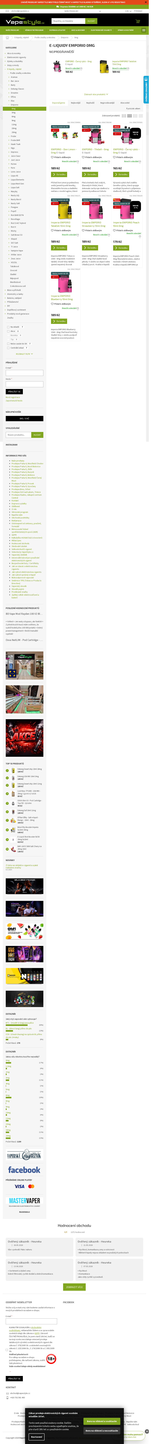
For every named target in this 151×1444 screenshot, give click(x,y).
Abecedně (124, 102)
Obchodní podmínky (20, 517)
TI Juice (14, 246)
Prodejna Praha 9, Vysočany (24, 486)
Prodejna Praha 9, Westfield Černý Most (27, 479)
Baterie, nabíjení (14, 298)
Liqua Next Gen (17, 183)
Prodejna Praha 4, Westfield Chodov (27, 463)
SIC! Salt (14, 242)
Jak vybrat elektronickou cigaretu (26, 572)
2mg (8, 1072)
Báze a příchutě (14, 290)
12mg (14, 124)
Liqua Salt (15, 187)
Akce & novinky (14, 53)
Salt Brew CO (16, 235)
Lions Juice (16, 171)
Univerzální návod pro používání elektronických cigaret (25, 559)
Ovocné (13, 270)
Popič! (13, 211)
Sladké (13, 274)
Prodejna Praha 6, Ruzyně (23, 472)
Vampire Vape (17, 250)
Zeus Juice (15, 258)
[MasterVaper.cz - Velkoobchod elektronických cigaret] (24, 1200)
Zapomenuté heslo (14, 400)
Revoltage (15, 219)
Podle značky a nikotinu (20, 73)
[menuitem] (12, 30)
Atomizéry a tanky (15, 294)
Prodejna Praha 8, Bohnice (23, 475)
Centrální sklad (19, 347)
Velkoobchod (133, 1424)
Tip (14, 339)
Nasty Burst (16, 199)
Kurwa (13, 164)
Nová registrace (13, 397)
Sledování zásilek (19, 546)
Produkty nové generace (18, 313)
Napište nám (17, 515)
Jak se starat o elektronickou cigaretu (24, 568)
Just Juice (15, 160)
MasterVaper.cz (24, 1212)
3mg (13, 112)
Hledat (91, 21)
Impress (14, 152)
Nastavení (36, 1437)
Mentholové (15, 282)
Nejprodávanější (107, 102)
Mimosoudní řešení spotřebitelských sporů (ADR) (25, 531)
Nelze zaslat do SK (20, 343)
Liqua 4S (14, 175)
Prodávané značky (20, 592)
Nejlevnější (75, 102)
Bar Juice (15, 81)
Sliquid (14, 238)
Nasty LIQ (15, 195)
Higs (13, 148)
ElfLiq (13, 96)
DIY (8, 305)
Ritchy (13, 231)
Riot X (13, 227)
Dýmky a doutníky (15, 61)
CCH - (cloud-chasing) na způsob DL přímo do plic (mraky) (24, 1036)
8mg (8, 1101)
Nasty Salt (15, 203)
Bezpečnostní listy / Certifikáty (25, 563)
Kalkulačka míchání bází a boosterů (27, 537)
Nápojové (14, 278)
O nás (14, 509)
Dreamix (14, 92)
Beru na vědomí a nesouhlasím (102, 1430)
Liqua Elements (17, 179)
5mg (8, 1089)
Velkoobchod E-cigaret (22, 549)
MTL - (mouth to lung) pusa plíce (20, 1022)
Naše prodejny (71, 11)
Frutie (13, 136)
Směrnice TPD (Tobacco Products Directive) (26, 582)
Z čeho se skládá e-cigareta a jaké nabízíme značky (22, 866)
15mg (8, 1124)
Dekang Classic (17, 88)
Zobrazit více (74, 1287)
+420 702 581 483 (17, 1397)
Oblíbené (16, 506)
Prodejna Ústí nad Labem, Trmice (26, 492)
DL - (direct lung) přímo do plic (19, 1028)
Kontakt (15, 500)
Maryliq (14, 191)
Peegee (14, 207)
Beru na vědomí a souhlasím (102, 1421)
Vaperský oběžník (19, 554)
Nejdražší (90, 102)
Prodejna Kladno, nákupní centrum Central (27, 496)
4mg (8, 1083)
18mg (14, 128)
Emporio (14, 104)
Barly (13, 85)
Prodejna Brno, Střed (21, 489)
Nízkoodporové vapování (23, 577)
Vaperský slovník (19, 586)
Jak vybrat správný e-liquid (23, 574)
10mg (8, 1112)
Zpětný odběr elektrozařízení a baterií (25, 596)
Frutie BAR (15, 140)
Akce (14, 331)
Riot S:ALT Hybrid (18, 223)
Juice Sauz (15, 156)
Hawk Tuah (15, 144)
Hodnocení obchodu (20, 543)
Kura (13, 167)
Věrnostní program (20, 512)
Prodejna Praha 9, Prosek (23, 483)
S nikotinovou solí (18, 286)
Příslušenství (12, 301)
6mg (13, 116)
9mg (13, 120)
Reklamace (16, 520)
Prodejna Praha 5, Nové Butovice (26, 466)
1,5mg (8, 1066)
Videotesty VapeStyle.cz (22, 552)
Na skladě (17, 327)
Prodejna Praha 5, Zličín (22, 469)
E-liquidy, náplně (14, 69)
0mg (13, 108)
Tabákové (14, 266)
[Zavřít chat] (147, 1431)
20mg (14, 132)
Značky (10, 317)
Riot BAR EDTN (17, 215)
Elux (12, 100)
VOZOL (14, 262)
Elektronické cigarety (16, 57)
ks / (24, 418)
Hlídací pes (16, 540)
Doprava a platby (19, 503)
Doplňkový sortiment (16, 309)
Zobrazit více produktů (94, 94)
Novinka (16, 335)
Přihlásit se (14, 391)
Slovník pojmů (18, 589)
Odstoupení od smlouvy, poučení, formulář (26, 525)
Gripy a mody (13, 65)
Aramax (14, 77)
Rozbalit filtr (23, 354)
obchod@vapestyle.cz (20, 1393)
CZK (127, 11)
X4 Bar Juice (16, 254)
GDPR (14, 535)
